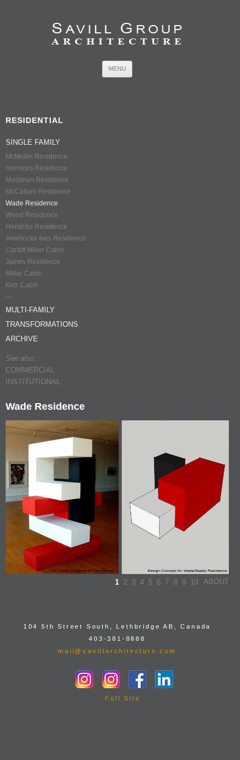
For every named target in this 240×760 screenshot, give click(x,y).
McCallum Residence (38, 191)
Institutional (33, 381)
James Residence (33, 262)
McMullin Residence (37, 156)
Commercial (30, 370)
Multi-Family (30, 310)
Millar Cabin (24, 273)
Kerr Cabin (22, 285)
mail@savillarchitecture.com (117, 651)
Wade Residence (32, 203)
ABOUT (216, 581)
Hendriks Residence (37, 227)
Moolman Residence (37, 180)
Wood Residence (32, 215)
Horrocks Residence (37, 168)
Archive (22, 339)
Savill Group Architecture (117, 34)
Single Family (33, 142)
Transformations (42, 324)
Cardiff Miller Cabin (35, 250)
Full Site (122, 698)
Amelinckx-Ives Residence (46, 238)
